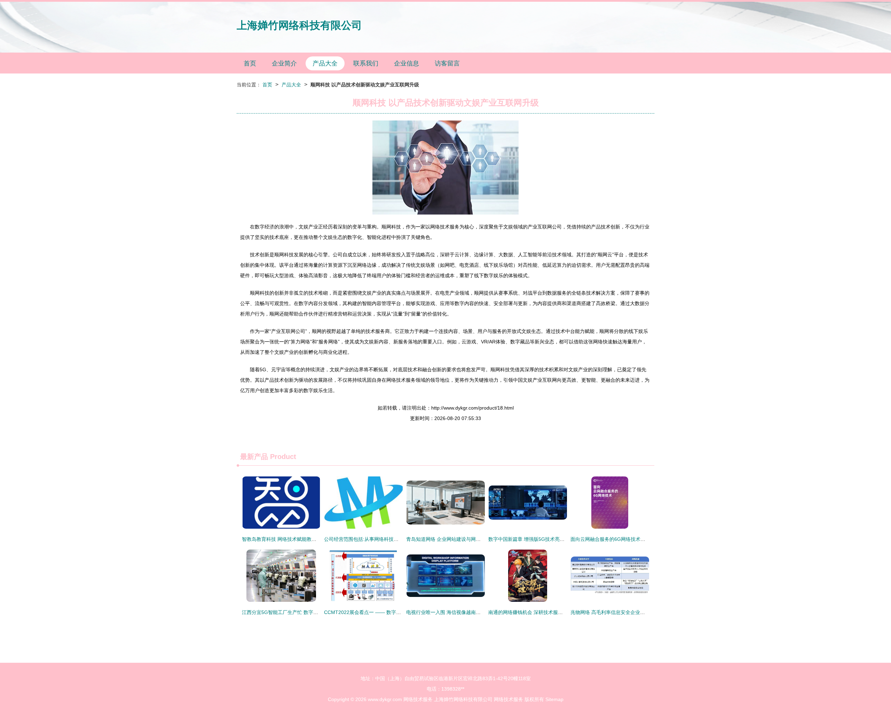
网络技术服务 (418, 699)
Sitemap (554, 699)
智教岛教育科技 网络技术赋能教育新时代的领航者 (296, 539)
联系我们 (365, 63)
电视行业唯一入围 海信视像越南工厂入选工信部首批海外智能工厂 (477, 612)
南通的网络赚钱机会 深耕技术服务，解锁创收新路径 (545, 612)
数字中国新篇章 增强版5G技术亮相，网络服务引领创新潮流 (553, 539)
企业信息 (406, 63)
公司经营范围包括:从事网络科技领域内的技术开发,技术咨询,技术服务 (399, 539)
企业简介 (284, 63)
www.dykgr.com (385, 699)
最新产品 (254, 456)
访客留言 (447, 63)
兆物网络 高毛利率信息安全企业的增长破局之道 (622, 612)
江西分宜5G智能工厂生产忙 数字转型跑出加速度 (294, 612)
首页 (250, 63)
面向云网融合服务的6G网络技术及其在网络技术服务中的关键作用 (641, 539)
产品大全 (325, 63)
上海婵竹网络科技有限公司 (299, 25)
